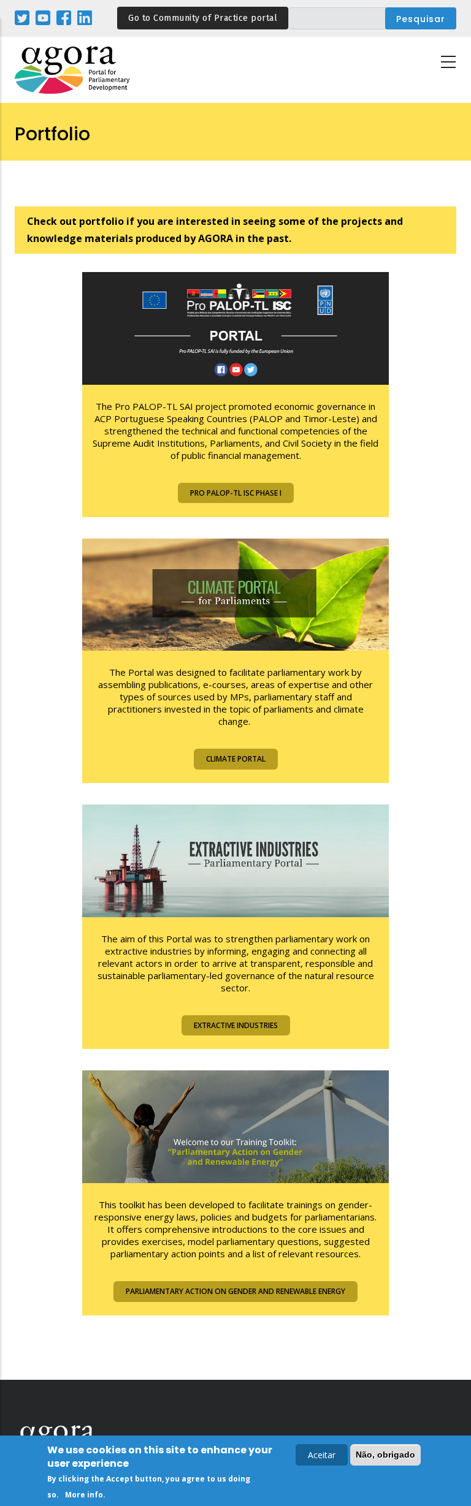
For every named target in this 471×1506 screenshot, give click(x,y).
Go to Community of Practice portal (202, 18)
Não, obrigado (385, 1454)
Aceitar (321, 1455)
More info (84, 1494)
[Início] (73, 70)
